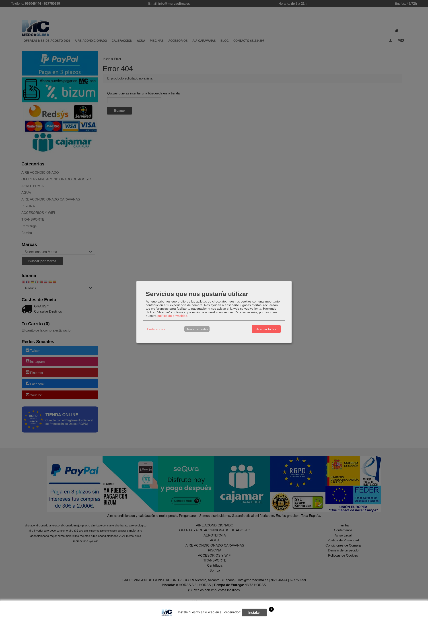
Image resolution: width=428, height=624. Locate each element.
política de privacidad (172, 315)
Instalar (254, 612)
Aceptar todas (266, 329)
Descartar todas (197, 329)
